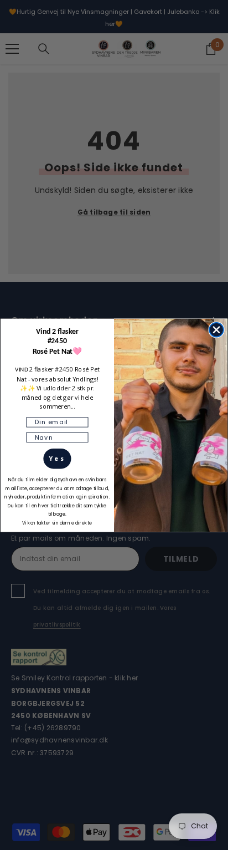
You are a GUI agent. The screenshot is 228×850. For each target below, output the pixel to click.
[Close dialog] (216, 329)
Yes (57, 458)
